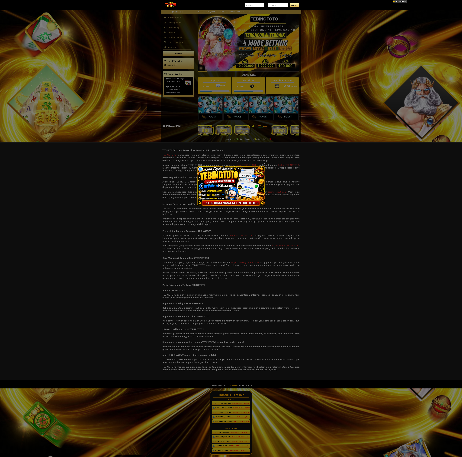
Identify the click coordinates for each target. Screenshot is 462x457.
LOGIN (294, 5)
